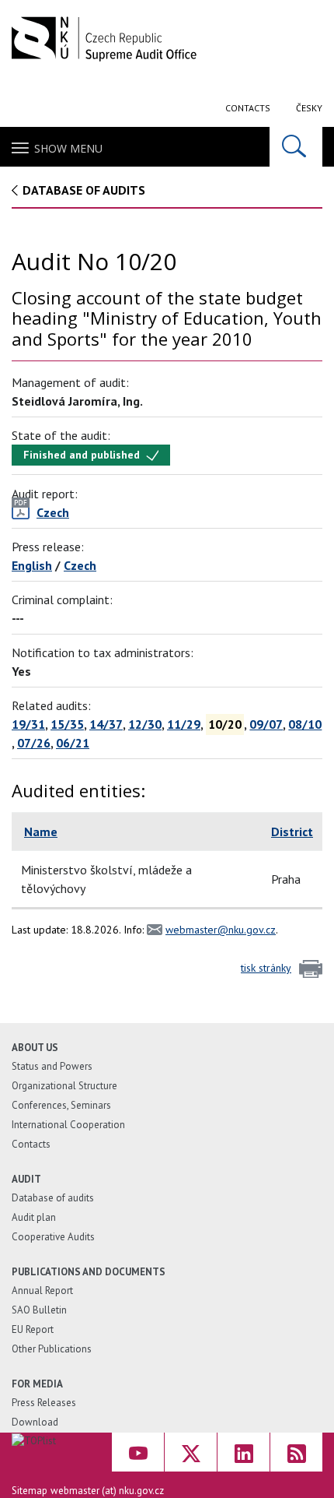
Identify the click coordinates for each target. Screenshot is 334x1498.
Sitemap (29, 1490)
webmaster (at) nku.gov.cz (107, 1490)
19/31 (28, 724)
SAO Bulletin (39, 1310)
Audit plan (34, 1217)
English (32, 565)
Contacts (247, 108)
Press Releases (44, 1402)
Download (35, 1422)
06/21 (72, 743)
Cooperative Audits (53, 1236)
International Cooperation (68, 1124)
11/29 (183, 724)
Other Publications (52, 1349)
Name (40, 831)
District (292, 831)
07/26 (33, 743)
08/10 (305, 724)
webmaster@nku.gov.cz (220, 930)
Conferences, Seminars (61, 1105)
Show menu (68, 148)
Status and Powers (52, 1066)
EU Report (33, 1329)
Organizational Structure (64, 1085)
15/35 (67, 724)
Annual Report (42, 1290)
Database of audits (84, 190)
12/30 (145, 724)
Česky (309, 108)
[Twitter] (191, 1452)
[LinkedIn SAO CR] (243, 1452)
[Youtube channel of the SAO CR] (138, 1452)
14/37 (106, 724)
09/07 (266, 724)
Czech (80, 565)
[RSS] (296, 1452)
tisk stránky (266, 968)
